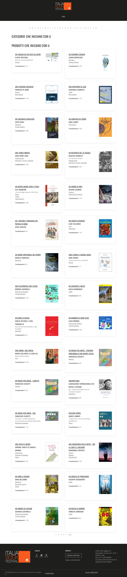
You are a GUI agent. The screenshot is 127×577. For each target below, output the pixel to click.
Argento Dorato (74, 62)
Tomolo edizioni (20, 294)
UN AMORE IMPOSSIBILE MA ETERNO (28, 254)
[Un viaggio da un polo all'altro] (51, 57)
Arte (70, 226)
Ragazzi (71, 359)
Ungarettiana (74, 380)
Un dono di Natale (22, 318)
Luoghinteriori (19, 199)
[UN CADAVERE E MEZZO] (105, 294)
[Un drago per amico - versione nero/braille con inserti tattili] (105, 357)
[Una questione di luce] (105, 95)
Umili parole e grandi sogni (80, 254)
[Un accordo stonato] (105, 62)
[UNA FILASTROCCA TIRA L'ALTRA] (51, 293)
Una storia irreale (22, 152)
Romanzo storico (20, 484)
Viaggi (17, 196)
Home (63, 17)
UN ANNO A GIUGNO (22, 476)
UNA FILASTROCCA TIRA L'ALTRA (26, 286)
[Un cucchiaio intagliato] (51, 128)
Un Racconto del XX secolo (79, 152)
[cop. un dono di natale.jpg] (51, 326)
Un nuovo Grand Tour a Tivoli (27, 186)
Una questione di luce (77, 86)
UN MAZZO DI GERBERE (77, 508)
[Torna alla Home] (63, 6)
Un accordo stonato (77, 54)
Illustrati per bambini (21, 292)
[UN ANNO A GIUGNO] (51, 484)
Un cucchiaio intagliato (24, 119)
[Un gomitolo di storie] (105, 127)
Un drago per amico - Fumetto (27, 380)
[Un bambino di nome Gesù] (105, 323)
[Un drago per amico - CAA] (51, 416)
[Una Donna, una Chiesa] (51, 356)
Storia (17, 194)
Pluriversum (72, 125)
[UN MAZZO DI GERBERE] (105, 516)
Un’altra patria (75, 413)
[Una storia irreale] (51, 160)
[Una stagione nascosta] (51, 94)
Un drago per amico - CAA (25, 413)
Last (70, 535)
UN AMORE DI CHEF (75, 186)
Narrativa (72, 60)
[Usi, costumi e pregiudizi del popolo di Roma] (51, 229)
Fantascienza (19, 158)
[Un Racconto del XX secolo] (105, 161)
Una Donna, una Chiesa (24, 350)
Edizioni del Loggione (75, 194)
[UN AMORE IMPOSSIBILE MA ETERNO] (51, 262)
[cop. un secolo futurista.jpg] (105, 228)
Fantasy (71, 192)
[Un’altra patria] (105, 420)
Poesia (17, 62)
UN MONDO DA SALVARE (23, 508)
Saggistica (72, 229)
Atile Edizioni (73, 457)
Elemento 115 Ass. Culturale (24, 161)
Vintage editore (20, 127)
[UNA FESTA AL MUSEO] (51, 452)
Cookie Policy (49, 573)
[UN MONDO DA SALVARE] (51, 516)
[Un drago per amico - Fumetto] (51, 387)
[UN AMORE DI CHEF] (105, 194)
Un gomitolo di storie (77, 119)
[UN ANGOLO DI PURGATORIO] (105, 484)
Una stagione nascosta (24, 86)
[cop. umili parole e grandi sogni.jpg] (105, 262)
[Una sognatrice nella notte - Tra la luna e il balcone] (105, 452)
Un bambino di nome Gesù (79, 318)
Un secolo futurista (77, 220)
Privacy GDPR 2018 (91, 572)
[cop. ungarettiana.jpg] (105, 389)
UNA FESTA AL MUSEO (22, 444)
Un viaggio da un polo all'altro (28, 54)
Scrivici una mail (73, 555)
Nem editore (19, 94)
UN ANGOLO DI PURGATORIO (79, 476)
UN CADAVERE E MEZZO (77, 286)
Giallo (70, 92)
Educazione (19, 453)
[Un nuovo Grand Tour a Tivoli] (51, 195)
